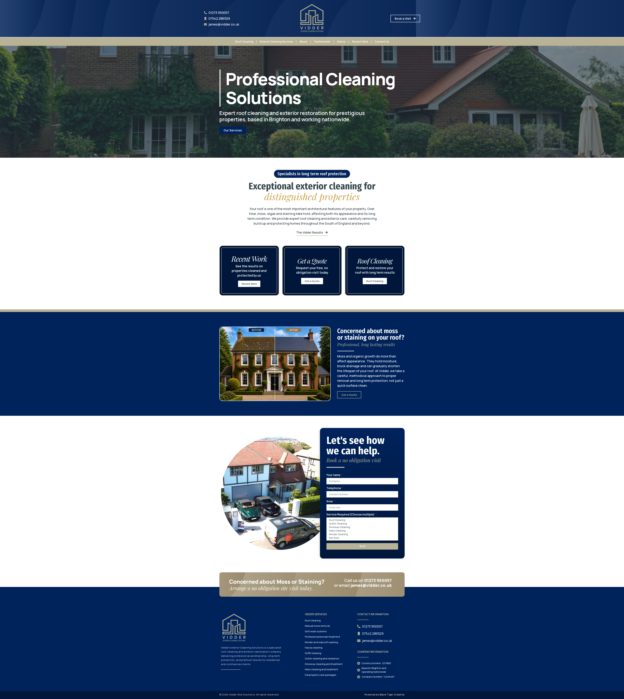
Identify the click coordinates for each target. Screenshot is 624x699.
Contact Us (382, 41)
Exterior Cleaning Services (276, 41)
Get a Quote (312, 281)
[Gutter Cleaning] (362, 523)
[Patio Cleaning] (362, 531)
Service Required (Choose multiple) (350, 514)
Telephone (334, 488)
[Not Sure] (362, 538)
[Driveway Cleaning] (362, 527)
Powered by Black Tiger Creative (384, 694)
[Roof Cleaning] (362, 520)
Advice (341, 41)
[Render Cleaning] (362, 534)
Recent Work (360, 41)
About (303, 41)
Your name (333, 475)
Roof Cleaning (244, 41)
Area (329, 501)
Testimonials (322, 41)
